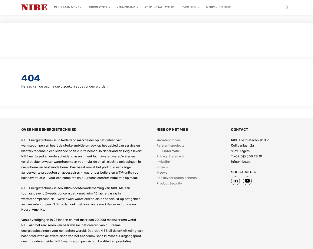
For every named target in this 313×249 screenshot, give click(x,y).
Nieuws (161, 172)
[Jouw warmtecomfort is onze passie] (34, 7)
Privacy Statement (170, 156)
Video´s (162, 167)
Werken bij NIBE (218, 7)
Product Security (169, 183)
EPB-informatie (168, 151)
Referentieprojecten (171, 145)
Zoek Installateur (159, 7)
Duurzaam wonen (68, 7)
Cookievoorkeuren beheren (176, 178)
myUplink (163, 162)
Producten (98, 7)
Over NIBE (188, 7)
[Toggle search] (288, 7)
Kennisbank (126, 7)
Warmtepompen (168, 140)
